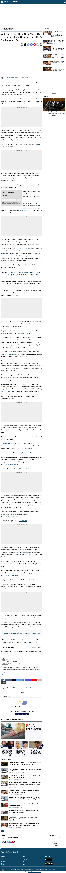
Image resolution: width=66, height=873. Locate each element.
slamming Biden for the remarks (23, 554)
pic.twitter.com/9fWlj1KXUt (29, 448)
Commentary (7, 28)
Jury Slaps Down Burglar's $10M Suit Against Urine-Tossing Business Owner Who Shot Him (54, 112)
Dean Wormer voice (25, 210)
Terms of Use (16, 204)
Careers (55, 841)
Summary (5, 663)
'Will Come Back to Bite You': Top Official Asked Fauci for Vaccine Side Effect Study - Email (58, 49)
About (24, 856)
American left (11, 688)
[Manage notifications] (3, 870)
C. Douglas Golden (10, 659)
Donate (24, 861)
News (2, 859)
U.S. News (26, 688)
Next (2, 830)
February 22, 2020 (27, 453)
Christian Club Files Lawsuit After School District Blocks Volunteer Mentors (57, 63)
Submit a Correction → (37, 647)
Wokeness (33, 688)
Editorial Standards (57, 837)
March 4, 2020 (24, 469)
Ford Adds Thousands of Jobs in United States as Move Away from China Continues (58, 56)
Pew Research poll (25, 248)
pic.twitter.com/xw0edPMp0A (9, 575)
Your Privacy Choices (34, 872)
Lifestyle (3, 864)
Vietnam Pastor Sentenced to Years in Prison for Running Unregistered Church (57, 69)
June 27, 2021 (30, 580)
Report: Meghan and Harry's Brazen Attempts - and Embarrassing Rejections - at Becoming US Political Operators (57, 34)
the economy (6, 391)
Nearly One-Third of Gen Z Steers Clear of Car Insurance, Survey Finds (23, 811)
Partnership (55, 843)
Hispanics (19, 688)
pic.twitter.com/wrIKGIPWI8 (9, 464)
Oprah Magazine (12, 354)
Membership (25, 859)
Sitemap (36, 869)
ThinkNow (26, 265)
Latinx (8, 101)
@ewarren (25, 437)
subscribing (16, 140)
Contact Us (55, 839)
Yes (4, 197)
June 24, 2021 (23, 521)
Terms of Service (40, 869)
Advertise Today (32, 642)
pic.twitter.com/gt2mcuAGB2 (9, 516)
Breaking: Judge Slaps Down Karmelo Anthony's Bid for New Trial (58, 42)
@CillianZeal (5, 673)
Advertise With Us (56, 845)
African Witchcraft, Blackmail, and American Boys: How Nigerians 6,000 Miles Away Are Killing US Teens (25, 798)
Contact (18, 663)
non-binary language (23, 333)
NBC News (16, 290)
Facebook (4, 674)
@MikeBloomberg (10, 443)
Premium (3, 856)
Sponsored (25, 864)
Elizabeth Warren (24, 384)
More (9, 663)
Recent (13, 663)
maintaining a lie (10, 427)
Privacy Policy (11, 204)
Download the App (48, 856)
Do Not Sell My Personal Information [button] (49, 869)
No (8, 197)
